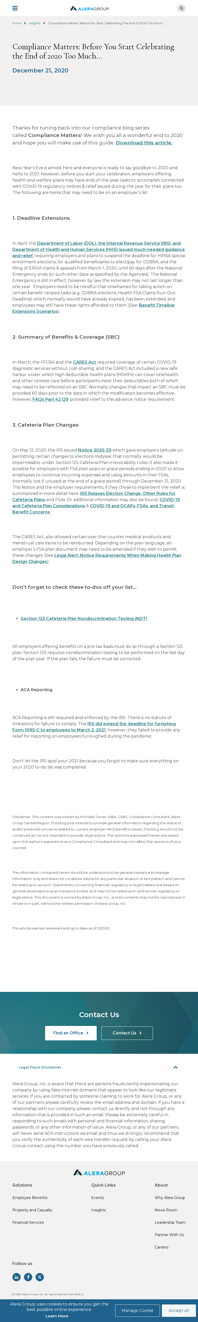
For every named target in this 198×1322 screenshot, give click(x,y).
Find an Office (68, 1033)
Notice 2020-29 (94, 450)
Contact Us (125, 1033)
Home (16, 23)
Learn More (57, 1315)
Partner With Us (169, 1235)
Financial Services (28, 1222)
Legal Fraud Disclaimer (40, 1067)
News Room (166, 1210)
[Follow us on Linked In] (16, 1277)
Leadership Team (170, 1222)
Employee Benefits (29, 1197)
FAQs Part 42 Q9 (50, 399)
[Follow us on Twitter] (40, 1277)
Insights (34, 23)
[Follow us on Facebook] (28, 1277)
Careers (161, 1247)
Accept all (179, 1310)
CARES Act (84, 362)
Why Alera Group (170, 1197)
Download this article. (144, 143)
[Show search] (181, 8)
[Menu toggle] (18, 8)
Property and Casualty (32, 1210)
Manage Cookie (137, 1310)
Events (97, 1197)
